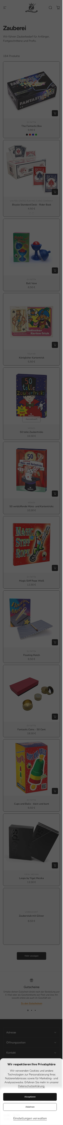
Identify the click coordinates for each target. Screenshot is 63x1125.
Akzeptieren (30, 1096)
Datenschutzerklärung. (31, 1086)
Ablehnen (30, 1106)
